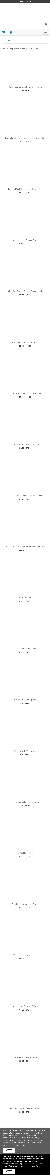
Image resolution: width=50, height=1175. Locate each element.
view (9, 100)
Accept (9, 1150)
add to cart (26, 81)
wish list (25, 100)
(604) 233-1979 (25, 1)
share (42, 100)
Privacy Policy (35, 1166)
